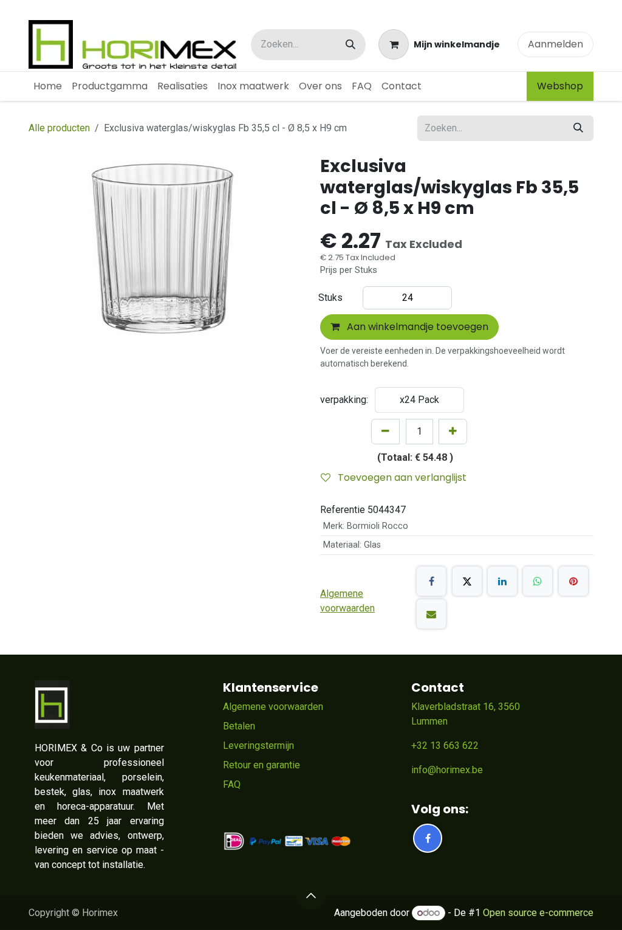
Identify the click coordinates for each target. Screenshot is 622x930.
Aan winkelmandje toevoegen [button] (416, 327)
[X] (467, 581)
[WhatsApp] (537, 581)
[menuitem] (48, 86)
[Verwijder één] (385, 431)
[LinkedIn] (502, 581)
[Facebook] (431, 581)
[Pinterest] (573, 581)
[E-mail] (431, 614)
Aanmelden (555, 44)
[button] (311, 895)
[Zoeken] (350, 44)
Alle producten (59, 128)
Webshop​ (560, 86)
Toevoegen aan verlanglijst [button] (400, 477)
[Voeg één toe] (453, 431)
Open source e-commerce (538, 912)
